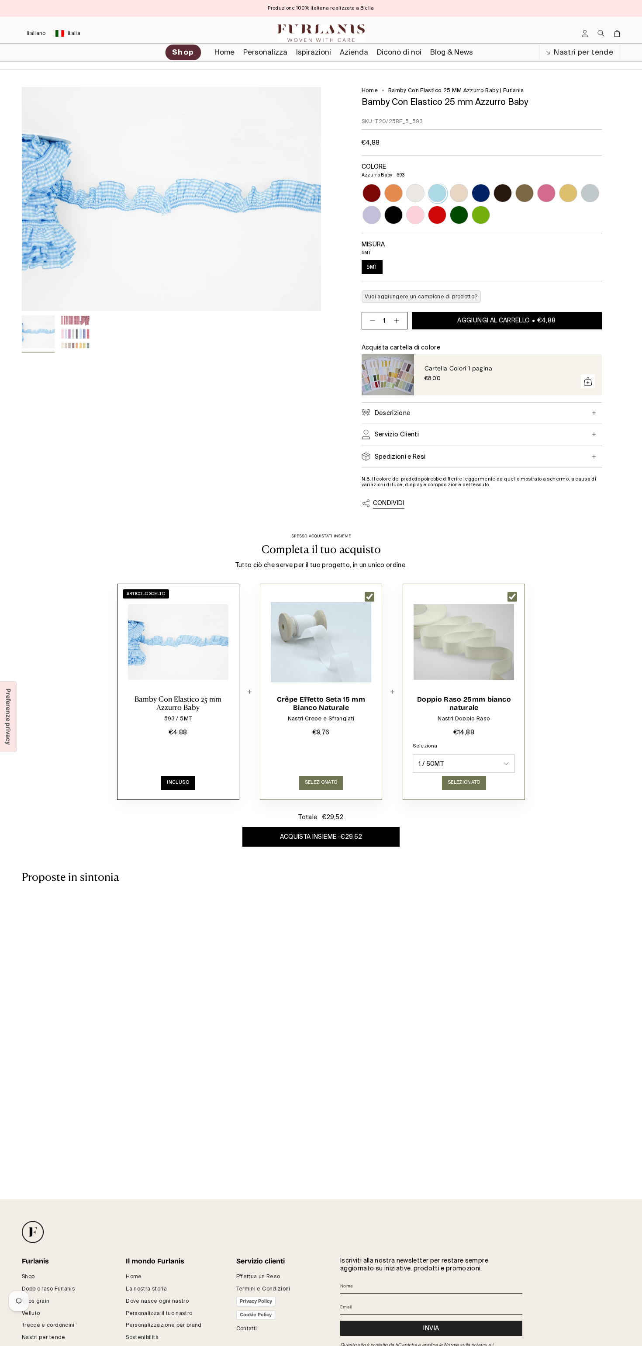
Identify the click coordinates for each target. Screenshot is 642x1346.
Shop (28, 1276)
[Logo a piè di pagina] (33, 1232)
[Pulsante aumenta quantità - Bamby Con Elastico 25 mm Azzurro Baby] (398, 320)
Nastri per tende (582, 52)
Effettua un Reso (258, 1276)
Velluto (31, 1313)
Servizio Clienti (397, 434)
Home (370, 90)
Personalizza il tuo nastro (159, 1313)
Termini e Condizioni (263, 1288)
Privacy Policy (256, 1301)
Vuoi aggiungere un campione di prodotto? (421, 296)
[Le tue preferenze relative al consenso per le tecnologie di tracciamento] (8, 717)
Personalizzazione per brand (163, 1325)
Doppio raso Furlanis (48, 1288)
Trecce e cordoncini (48, 1325)
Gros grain (36, 1301)
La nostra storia (146, 1288)
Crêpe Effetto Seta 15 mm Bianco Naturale (321, 703)
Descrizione (393, 413)
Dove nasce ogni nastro (157, 1301)
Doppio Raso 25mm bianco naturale (464, 703)
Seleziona (425, 746)
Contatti (246, 1328)
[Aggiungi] (588, 381)
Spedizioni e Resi (400, 456)
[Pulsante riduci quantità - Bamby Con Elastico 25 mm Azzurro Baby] (371, 320)
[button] (265, 52)
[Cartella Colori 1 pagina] (388, 374)
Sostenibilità (142, 1337)
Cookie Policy (256, 1314)
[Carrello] (617, 33)
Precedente (22, 199)
